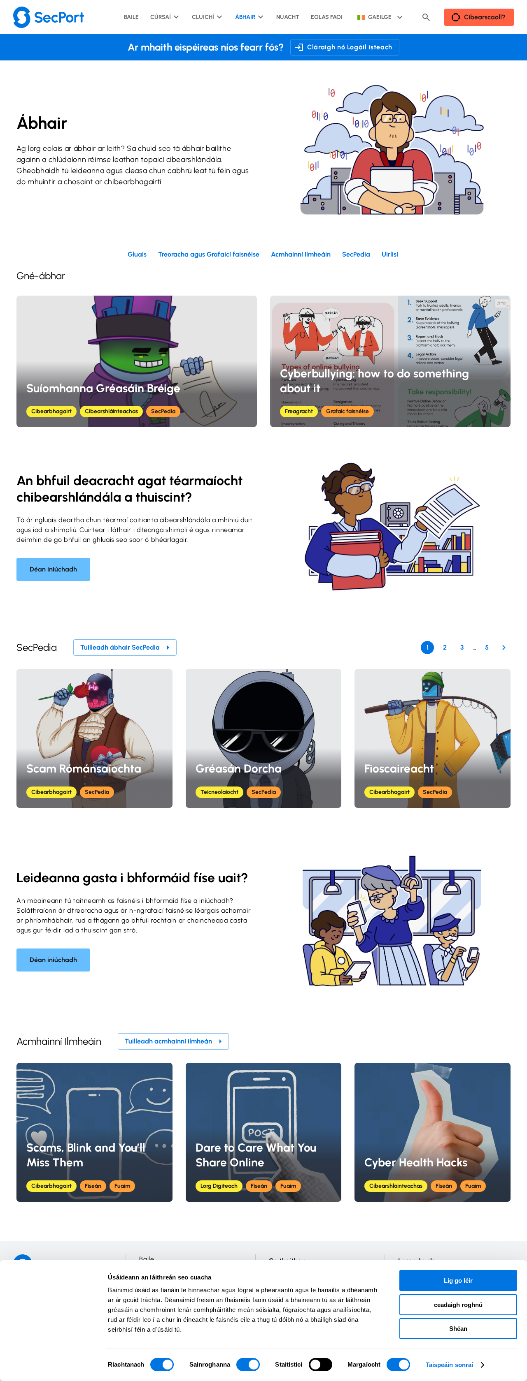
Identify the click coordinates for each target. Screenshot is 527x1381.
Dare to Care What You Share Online (256, 1154)
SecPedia (163, 411)
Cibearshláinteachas (111, 411)
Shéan (458, 1328)
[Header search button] (426, 17)
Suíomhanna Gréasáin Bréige (103, 388)
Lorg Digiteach (219, 1185)
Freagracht (299, 411)
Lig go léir (458, 1280)
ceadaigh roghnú (458, 1304)
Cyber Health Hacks (415, 1162)
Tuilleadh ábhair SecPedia (120, 647)
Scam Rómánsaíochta (83, 768)
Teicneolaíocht (219, 792)
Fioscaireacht (399, 768)
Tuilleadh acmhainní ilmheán (168, 1041)
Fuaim (122, 1185)
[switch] (248, 1364)
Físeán (93, 1185)
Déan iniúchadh (53, 569)
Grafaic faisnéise (347, 411)
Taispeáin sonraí (449, 1364)
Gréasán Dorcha (239, 768)
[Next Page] (504, 647)
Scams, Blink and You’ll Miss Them (85, 1154)
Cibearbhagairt (51, 411)
